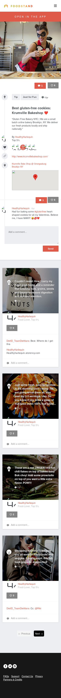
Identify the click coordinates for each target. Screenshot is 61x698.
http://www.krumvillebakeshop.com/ (30, 156)
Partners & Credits (12, 679)
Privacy (39, 676)
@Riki (38, 608)
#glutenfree (40, 211)
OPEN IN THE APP (30, 16)
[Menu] (55, 5)
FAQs (6, 676)
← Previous (24, 633)
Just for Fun (30, 97)
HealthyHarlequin (24, 136)
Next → (39, 633)
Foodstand (18, 6)
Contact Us (27, 676)
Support (15, 676)
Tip (16, 97)
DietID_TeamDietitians (18, 340)
